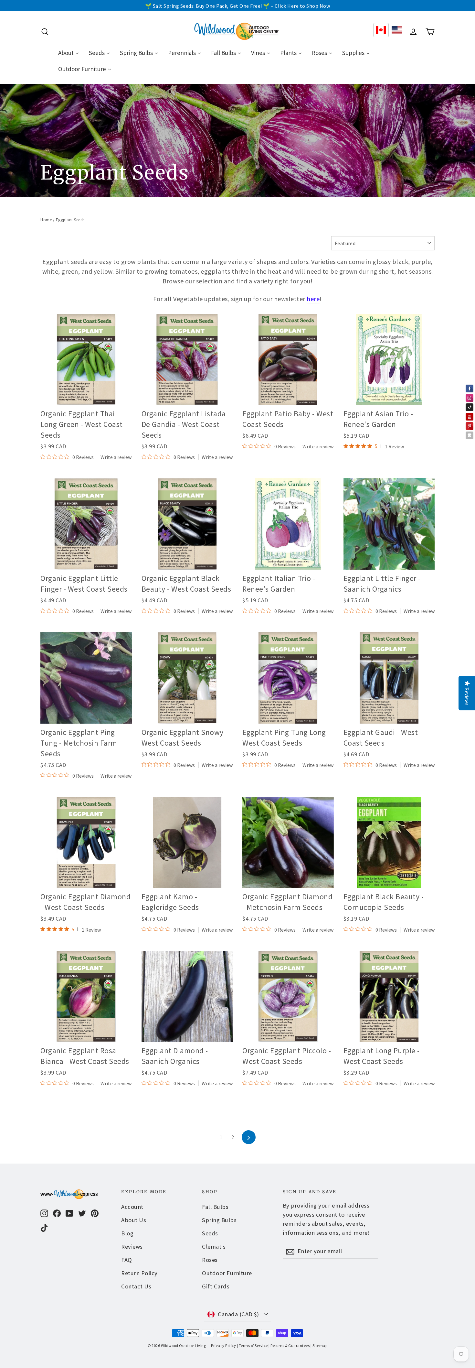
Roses (210, 1260)
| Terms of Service (252, 1345)
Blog (127, 1233)
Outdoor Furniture (227, 1273)
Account (132, 1206)
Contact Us (136, 1286)
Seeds (210, 1233)
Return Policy (139, 1273)
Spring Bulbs (219, 1220)
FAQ (126, 1260)
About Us (133, 1220)
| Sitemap (319, 1345)
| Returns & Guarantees (289, 1345)
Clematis (214, 1246)
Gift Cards (215, 1286)
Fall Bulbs (215, 1206)
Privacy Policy (223, 1345)
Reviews (132, 1246)
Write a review (116, 457)
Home (46, 220)
